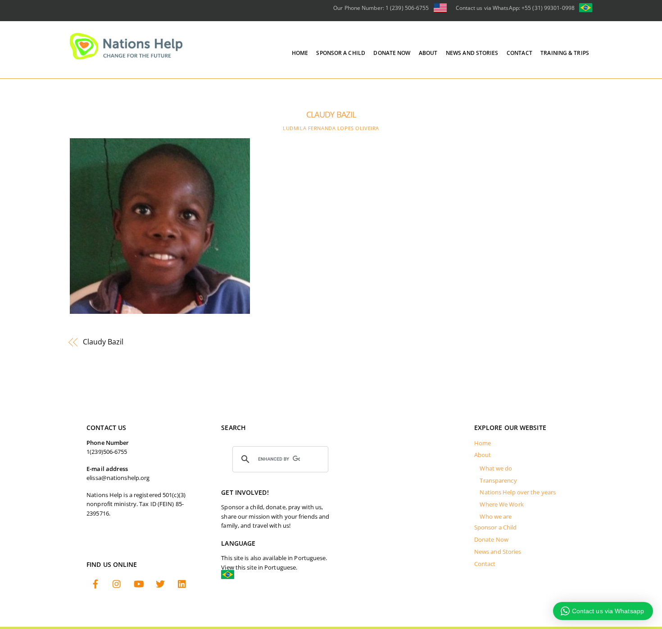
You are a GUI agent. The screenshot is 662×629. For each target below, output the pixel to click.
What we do (496, 468)
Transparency (498, 480)
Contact (519, 53)
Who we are (496, 516)
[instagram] (117, 585)
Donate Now (391, 53)
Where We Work (501, 504)
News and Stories (472, 53)
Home (300, 53)
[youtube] (139, 585)
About (428, 53)
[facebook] (95, 585)
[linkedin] (182, 585)
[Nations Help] (126, 55)
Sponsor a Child (340, 53)
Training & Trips (564, 53)
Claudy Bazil (331, 114)
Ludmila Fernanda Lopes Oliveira (331, 128)
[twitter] (160, 585)
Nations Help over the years (518, 492)
